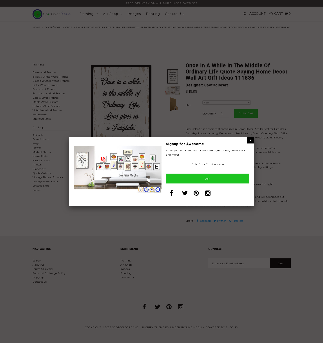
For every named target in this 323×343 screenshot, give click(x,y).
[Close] (250, 140)
